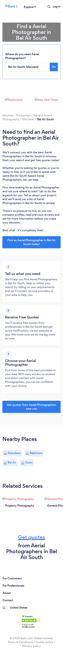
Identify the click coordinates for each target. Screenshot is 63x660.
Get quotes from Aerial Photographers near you (31, 407)
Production (23, 115)
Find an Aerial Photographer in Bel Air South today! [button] (31, 242)
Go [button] (54, 67)
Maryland (28, 119)
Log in (56, 6)
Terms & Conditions (20, 642)
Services (7, 115)
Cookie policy (44, 642)
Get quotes (31, 537)
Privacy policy (31, 646)
